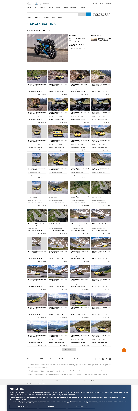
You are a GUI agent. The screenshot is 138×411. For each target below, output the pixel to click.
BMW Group (30, 359)
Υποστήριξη (29, 380)
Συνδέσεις (42, 380)
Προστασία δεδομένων (90, 380)
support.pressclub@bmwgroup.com (101, 15)
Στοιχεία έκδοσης (56, 380)
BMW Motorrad (63, 359)
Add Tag (82, 14)
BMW (41, 359)
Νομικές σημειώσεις (72, 380)
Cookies (29, 383)
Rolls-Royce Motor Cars (80, 359)
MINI (51, 359)
